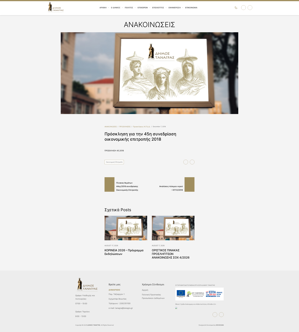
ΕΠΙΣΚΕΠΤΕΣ (158, 7)
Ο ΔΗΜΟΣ (115, 7)
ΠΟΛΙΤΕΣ (129, 7)
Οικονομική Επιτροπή (114, 162)
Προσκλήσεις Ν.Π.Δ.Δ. (141, 127)
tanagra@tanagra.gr (124, 308)
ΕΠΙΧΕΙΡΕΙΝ (143, 7)
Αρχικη (103, 7)
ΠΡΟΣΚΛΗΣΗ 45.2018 (114, 150)
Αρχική (145, 290)
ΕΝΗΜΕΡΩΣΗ (175, 7)
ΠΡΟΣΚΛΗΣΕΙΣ (125, 127)
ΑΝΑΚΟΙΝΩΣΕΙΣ (111, 127)
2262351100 (124, 303)
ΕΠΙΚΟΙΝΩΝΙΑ (191, 7)
